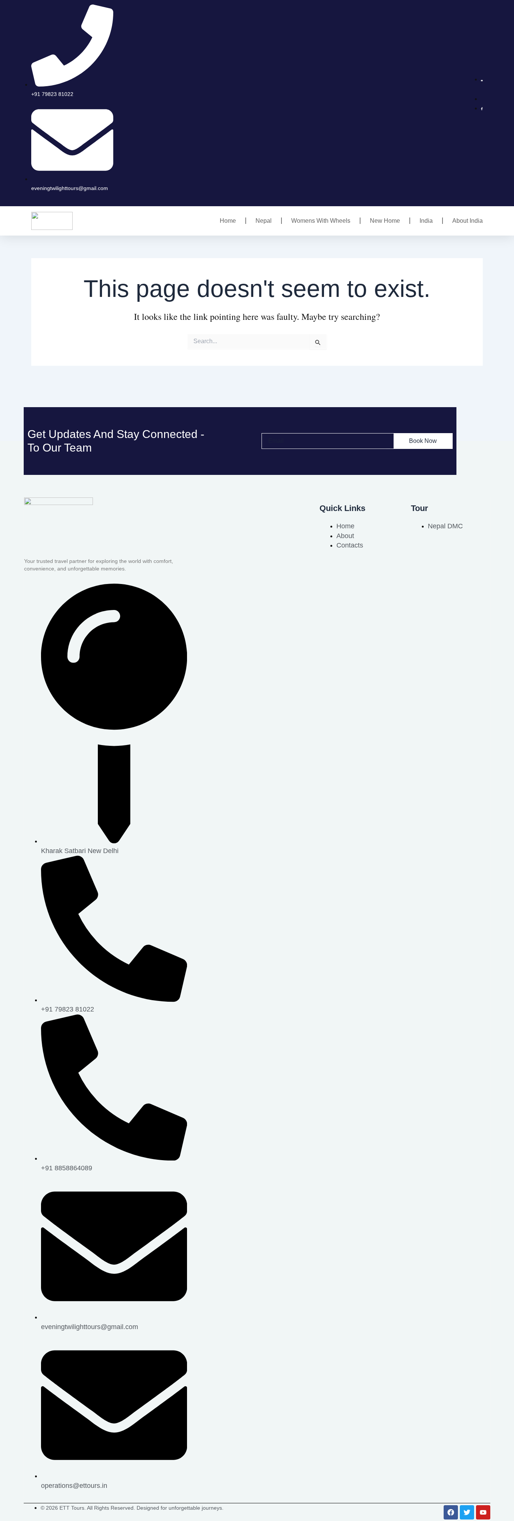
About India (467, 221)
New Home (385, 221)
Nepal (263, 221)
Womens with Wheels (320, 221)
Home (228, 221)
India (426, 221)
